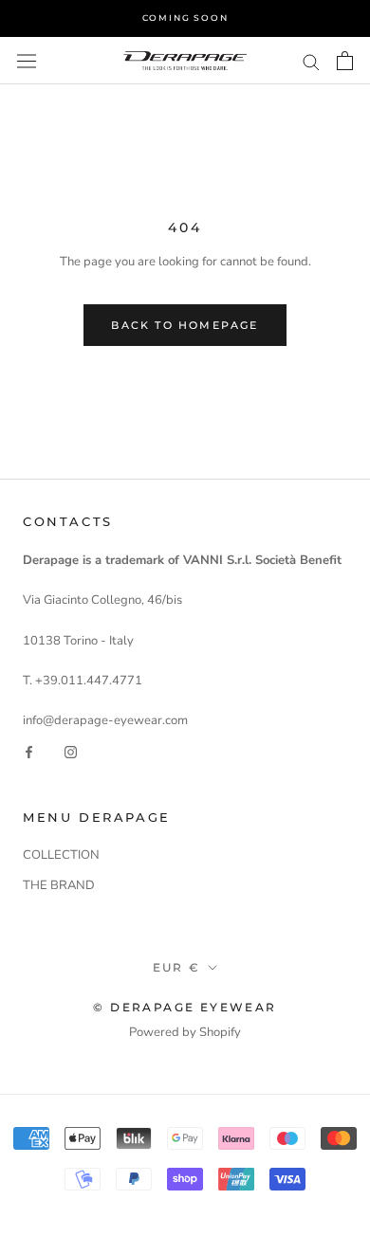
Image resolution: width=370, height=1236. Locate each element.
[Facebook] (29, 752)
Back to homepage (184, 325)
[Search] (311, 61)
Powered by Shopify (185, 1032)
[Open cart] (345, 60)
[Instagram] (71, 752)
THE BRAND (59, 885)
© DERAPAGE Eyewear (184, 1007)
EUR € (177, 967)
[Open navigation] (26, 61)
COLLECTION (61, 854)
